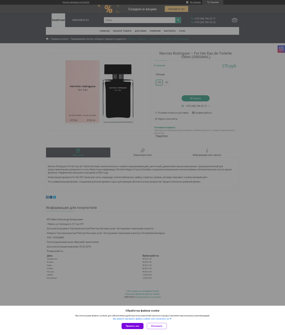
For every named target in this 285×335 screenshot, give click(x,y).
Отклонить (156, 326)
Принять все (132, 326)
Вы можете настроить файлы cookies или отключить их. (141, 319)
